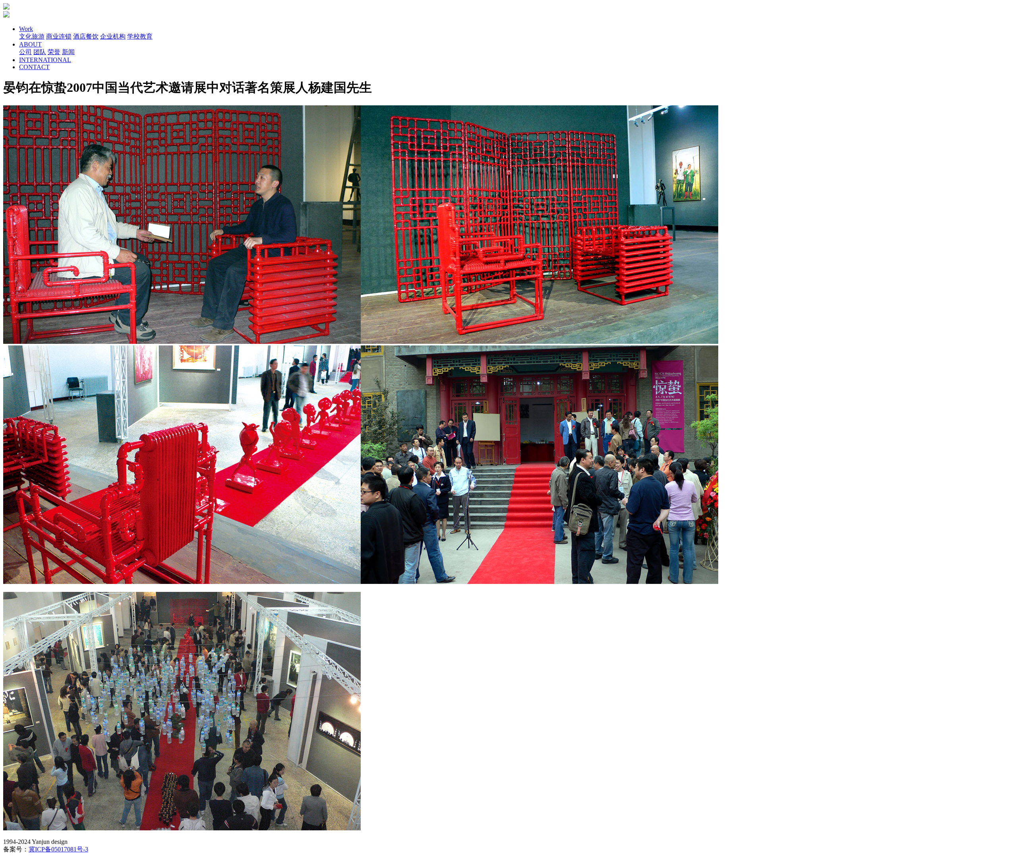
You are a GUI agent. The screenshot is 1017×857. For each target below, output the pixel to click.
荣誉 (54, 51)
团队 (39, 51)
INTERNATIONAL (45, 59)
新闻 (68, 51)
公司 (25, 51)
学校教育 (140, 36)
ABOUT (30, 44)
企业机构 (113, 36)
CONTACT (34, 67)
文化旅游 (31, 36)
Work (26, 28)
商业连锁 (59, 36)
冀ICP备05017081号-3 (58, 849)
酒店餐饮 (86, 36)
